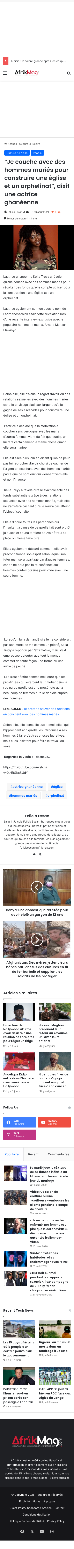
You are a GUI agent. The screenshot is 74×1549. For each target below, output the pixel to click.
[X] (39, 854)
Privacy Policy (55, 1521)
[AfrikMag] (26, 73)
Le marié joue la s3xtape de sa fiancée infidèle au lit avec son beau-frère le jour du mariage (49, 1174)
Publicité (24, 1501)
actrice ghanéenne (28, 787)
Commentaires (58, 1154)
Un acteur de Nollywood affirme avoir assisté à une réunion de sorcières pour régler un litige (18, 1033)
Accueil (12, 143)
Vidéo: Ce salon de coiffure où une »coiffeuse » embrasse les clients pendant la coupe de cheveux (49, 1200)
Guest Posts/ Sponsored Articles (30, 1508)
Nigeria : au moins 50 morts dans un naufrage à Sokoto (54, 1346)
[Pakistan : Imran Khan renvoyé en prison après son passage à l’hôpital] (19, 1376)
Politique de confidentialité (27, 1521)
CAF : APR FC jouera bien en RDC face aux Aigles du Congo (55, 1393)
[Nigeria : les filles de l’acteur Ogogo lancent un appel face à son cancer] (55, 1061)
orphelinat (55, 795)
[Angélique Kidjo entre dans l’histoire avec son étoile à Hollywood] (19, 1061)
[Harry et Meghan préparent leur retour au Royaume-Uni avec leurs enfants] (55, 1012)
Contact (59, 1508)
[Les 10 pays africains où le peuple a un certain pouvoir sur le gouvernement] (19, 1329)
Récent (33, 1154)
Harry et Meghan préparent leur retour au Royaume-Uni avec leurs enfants (54, 1033)
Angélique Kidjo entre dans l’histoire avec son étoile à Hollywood (18, 1080)
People (37, 153)
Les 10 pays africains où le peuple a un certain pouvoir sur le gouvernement (18, 1348)
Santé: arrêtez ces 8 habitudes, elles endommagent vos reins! (49, 1257)
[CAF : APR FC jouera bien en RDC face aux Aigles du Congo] (55, 1376)
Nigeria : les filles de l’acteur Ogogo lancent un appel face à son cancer (53, 1080)
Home (36, 1501)
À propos (49, 1501)
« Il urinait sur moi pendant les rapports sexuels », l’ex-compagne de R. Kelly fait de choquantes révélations (49, 1281)
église (58, 787)
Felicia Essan (14, 211)
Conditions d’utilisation (37, 1514)
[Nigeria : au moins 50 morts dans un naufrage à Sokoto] (55, 1329)
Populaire (12, 1154)
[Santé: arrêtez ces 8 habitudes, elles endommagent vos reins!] (15, 1259)
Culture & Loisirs (29, 143)
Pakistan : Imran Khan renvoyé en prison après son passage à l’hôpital (18, 1395)
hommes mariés (24, 795)
